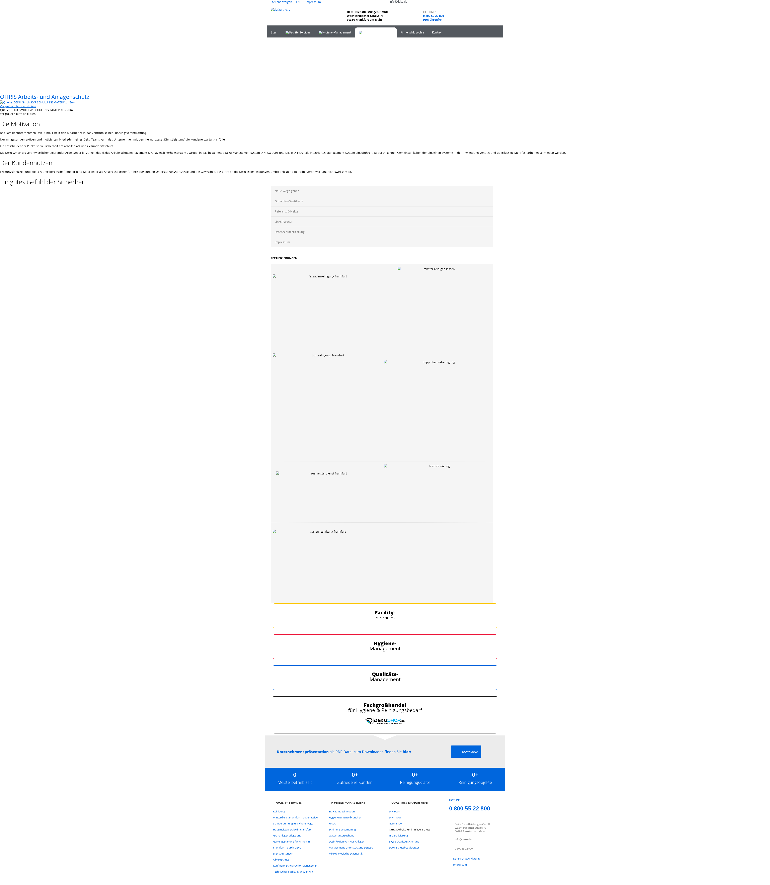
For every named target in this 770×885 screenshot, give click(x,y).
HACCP (333, 823)
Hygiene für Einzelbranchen (345, 817)
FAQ (299, 2)
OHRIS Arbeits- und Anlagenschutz (409, 829)
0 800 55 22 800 (433, 16)
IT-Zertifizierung (398, 835)
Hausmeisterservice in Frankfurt (292, 829)
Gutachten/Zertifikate (289, 201)
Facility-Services (300, 32)
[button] (277, 61)
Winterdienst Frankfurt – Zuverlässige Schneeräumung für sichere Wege (295, 820)
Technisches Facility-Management (293, 871)
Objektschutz (281, 859)
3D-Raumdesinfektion (342, 811)
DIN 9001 (394, 811)
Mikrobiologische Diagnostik (346, 853)
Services (385, 615)
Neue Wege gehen (287, 191)
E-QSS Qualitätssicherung (404, 841)
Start (274, 32)
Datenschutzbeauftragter (404, 847)
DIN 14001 (395, 817)
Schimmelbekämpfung (342, 829)
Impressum (313, 2)
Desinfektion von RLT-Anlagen (347, 841)
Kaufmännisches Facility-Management (295, 865)
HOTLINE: (429, 12)
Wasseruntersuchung (341, 835)
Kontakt (437, 32)
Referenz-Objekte (286, 211)
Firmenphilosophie (412, 32)
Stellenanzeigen (281, 2)
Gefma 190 (395, 823)
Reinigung (279, 811)
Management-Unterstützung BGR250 (351, 847)
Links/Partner (284, 222)
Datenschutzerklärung (290, 232)
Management (385, 646)
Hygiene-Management (336, 32)
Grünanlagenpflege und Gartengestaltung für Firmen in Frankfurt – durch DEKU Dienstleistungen (291, 844)
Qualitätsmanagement (377, 32)
